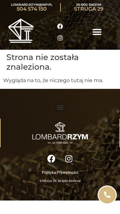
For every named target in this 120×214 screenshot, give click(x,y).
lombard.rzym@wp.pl (31, 5)
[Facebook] (60, 26)
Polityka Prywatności (60, 172)
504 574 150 (32, 9)
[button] (97, 32)
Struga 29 (88, 9)
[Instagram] (60, 38)
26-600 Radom (88, 5)
